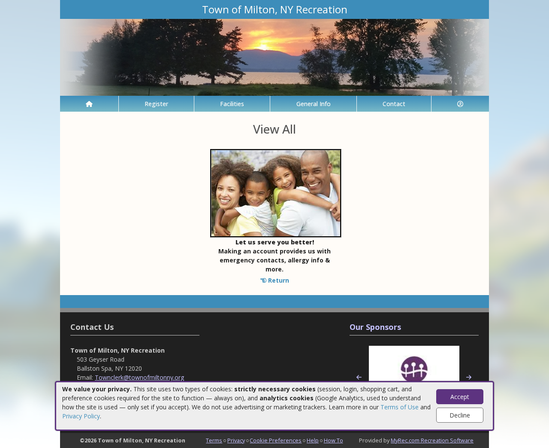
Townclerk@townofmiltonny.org (139, 377)
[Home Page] (89, 104)
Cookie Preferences (276, 440)
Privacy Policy (81, 416)
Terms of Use (399, 407)
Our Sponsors (375, 327)
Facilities (232, 104)
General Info (313, 104)
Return (277, 280)
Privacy (236, 440)
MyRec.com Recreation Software (432, 440)
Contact (394, 104)
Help (313, 440)
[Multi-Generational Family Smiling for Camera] (275, 193)
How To (333, 440)
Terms (214, 440)
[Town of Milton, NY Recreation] (274, 56)
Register (156, 104)
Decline (459, 415)
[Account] (460, 104)
